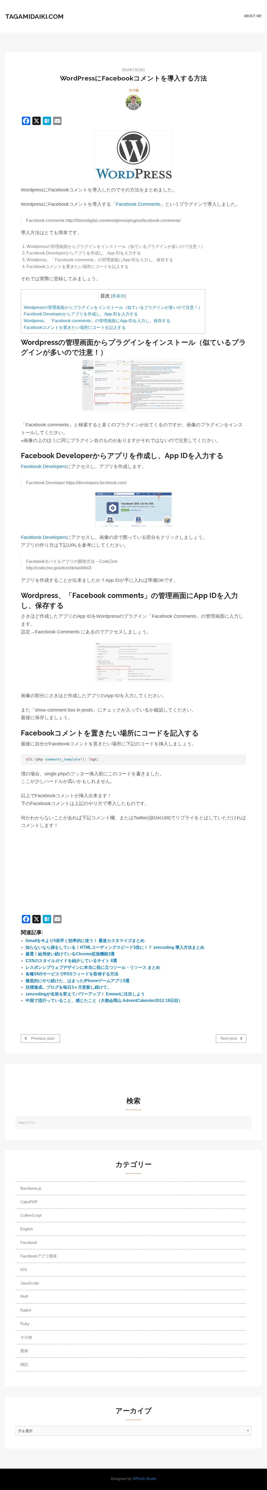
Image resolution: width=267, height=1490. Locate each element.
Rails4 (25, 1310)
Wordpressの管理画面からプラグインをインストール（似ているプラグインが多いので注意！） (113, 307)
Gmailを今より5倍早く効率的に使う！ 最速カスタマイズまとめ (85, 940)
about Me (253, 16)
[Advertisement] (64, 872)
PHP (24, 1296)
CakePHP (29, 1202)
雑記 (24, 1364)
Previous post (42, 1038)
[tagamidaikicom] (133, 102)
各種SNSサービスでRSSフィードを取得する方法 (72, 974)
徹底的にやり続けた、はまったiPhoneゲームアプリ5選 (78, 980)
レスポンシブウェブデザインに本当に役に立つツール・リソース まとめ (93, 967)
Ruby (24, 1323)
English (26, 1229)
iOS (23, 1269)
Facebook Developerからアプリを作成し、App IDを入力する (81, 314)
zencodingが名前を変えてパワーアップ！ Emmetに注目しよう (85, 994)
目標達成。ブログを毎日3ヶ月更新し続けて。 (68, 987)
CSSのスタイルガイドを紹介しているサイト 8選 (71, 960)
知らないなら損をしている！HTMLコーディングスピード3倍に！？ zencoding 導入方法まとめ (115, 947)
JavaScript (29, 1283)
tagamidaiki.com (34, 16)
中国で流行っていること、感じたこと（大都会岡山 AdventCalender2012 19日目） (104, 1000)
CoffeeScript (30, 1215)
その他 (134, 90)
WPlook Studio (144, 1479)
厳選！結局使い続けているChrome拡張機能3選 (70, 954)
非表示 (118, 296)
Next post (229, 1038)
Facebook (28, 1242)
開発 (24, 1351)
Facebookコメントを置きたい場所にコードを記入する (75, 327)
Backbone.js (30, 1188)
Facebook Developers (43, 466)
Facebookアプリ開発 (38, 1256)
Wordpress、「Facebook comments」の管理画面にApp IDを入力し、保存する (97, 321)
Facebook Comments (138, 204)
